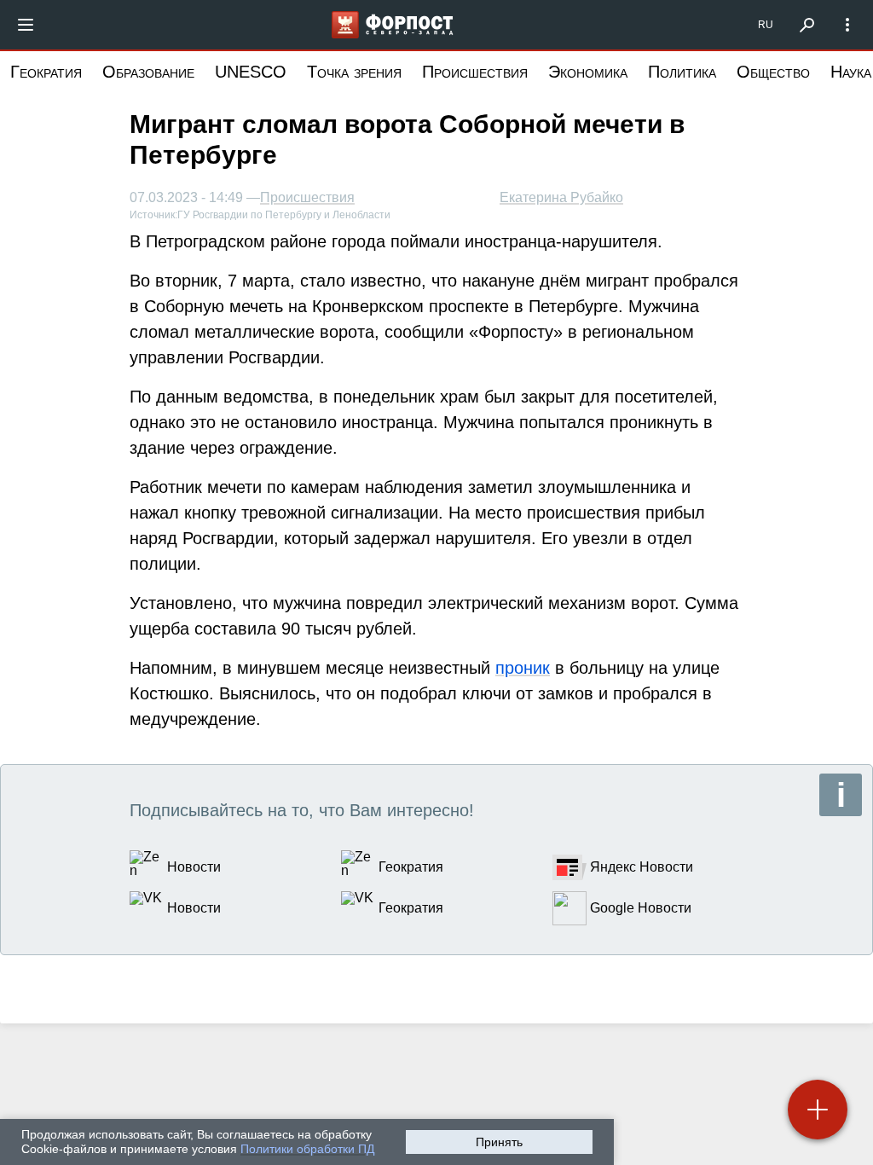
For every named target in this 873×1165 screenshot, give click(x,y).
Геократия (46, 71)
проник (522, 667)
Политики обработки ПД (307, 1149)
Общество (773, 71)
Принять (499, 1142)
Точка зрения (354, 71)
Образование (148, 71)
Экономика (587, 71)
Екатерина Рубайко (561, 197)
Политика (682, 71)
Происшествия (475, 71)
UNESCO (250, 71)
